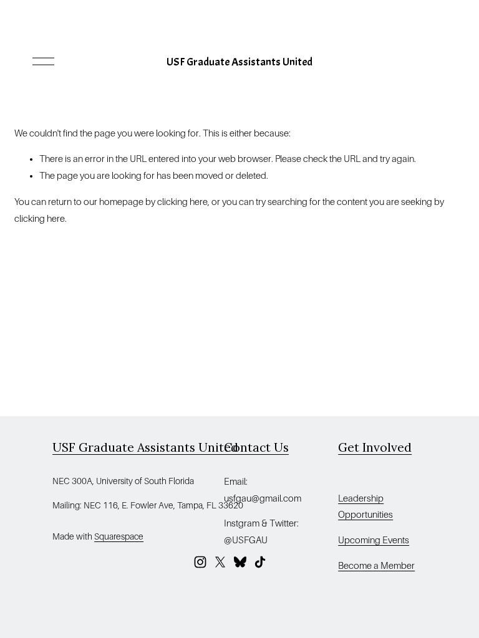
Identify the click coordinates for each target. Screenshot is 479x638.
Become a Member (376, 566)
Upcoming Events (373, 540)
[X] (220, 562)
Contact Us (256, 447)
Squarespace (118, 536)
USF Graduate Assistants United (239, 62)
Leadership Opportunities (365, 506)
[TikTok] (260, 562)
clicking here (182, 202)
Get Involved (375, 447)
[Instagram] (200, 562)
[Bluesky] (240, 562)
